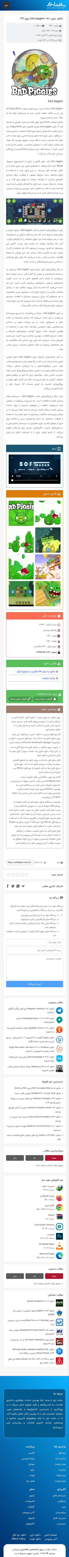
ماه (34, 1158)
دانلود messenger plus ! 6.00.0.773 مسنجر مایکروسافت (35, 1020)
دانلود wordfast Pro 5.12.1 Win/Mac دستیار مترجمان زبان (31, 1322)
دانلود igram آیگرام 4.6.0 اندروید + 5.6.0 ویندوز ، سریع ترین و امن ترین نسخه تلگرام (30, 1039)
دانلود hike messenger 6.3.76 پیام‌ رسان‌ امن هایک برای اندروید (31, 1058)
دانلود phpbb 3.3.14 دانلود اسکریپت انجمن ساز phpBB (33, 1312)
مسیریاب (61, 1524)
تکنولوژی (30, 1524)
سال (15, 1158)
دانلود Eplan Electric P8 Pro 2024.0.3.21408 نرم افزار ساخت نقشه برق (31, 1361)
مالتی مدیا (60, 1458)
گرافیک (31, 1507)
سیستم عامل (59, 1495)
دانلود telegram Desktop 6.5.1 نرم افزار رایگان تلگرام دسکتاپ (31, 1010)
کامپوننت (29, 1501)
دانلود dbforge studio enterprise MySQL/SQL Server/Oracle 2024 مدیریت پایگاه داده (33, 1351)
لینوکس (62, 1501)
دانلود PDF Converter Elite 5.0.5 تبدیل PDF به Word (38, 1088)
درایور (31, 1495)
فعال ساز (30, 1481)
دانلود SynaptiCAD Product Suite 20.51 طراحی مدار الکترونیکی (31, 1332)
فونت (31, 1475)
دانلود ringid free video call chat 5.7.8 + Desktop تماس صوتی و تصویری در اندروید (31, 1049)
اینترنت (62, 1470)
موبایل (31, 1464)
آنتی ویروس (28, 1512)
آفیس (31, 1453)
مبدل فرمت (60, 1464)
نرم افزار (62, 1453)
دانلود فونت (35, 1539)
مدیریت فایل (59, 1518)
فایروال (31, 1518)
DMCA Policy (18, 1539)
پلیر (64, 1507)
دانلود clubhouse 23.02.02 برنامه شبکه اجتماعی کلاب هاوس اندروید (30, 1068)
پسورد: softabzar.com (46, 652)
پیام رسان (61, 1512)
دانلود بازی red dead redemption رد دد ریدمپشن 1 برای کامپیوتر (32, 1341)
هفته (54, 1158)
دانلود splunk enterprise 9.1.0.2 (40, 1301)
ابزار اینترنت (60, 1481)
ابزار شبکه (61, 1475)
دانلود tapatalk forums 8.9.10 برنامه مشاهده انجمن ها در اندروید (30, 1029)
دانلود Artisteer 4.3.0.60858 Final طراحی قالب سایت (37, 1093)
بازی (58, 862)
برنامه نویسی (28, 1458)
